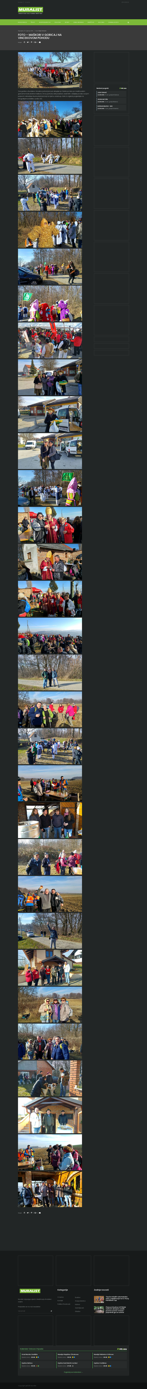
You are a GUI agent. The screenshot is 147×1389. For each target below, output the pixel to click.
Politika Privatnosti (64, 1304)
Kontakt (20, 2)
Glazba (77, 1311)
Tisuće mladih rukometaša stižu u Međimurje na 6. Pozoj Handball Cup (117, 1298)
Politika (58, 22)
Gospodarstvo (45, 22)
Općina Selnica (27, 1363)
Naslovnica (22, 22)
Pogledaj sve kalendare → (73, 1372)
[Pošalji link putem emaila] (40, 42)
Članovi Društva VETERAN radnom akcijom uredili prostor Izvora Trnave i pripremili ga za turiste (116, 1310)
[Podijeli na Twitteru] (28, 42)
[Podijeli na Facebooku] (24, 42)
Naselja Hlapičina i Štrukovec (68, 1354)
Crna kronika (78, 22)
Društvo (91, 22)
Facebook (125, 2)
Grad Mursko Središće (30, 1354)
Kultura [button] (101, 22)
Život (33, 22)
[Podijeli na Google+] (35, 42)
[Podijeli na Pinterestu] (31, 42)
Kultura (77, 1304)
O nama (27, 2)
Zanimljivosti (113, 22)
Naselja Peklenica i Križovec (104, 1354)
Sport (67, 22)
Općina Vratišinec (100, 1363)
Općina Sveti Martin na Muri (67, 1363)
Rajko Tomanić (42, 31)
